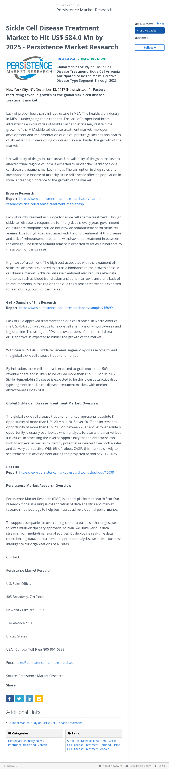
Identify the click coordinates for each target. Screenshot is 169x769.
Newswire (10, 766)
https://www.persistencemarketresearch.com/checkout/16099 (66, 472)
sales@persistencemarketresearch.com (46, 662)
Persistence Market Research (84, 10)
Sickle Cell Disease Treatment (87, 741)
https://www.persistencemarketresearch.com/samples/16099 (66, 307)
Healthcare (15, 741)
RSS (162, 23)
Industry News (33, 741)
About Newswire (112, 766)
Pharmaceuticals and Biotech (27, 745)
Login (161, 766)
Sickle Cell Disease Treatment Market (93, 747)
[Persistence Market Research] (29, 68)
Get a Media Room (140, 766)
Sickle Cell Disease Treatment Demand (91, 743)
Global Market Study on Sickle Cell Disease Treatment (46, 723)
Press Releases (146, 30)
